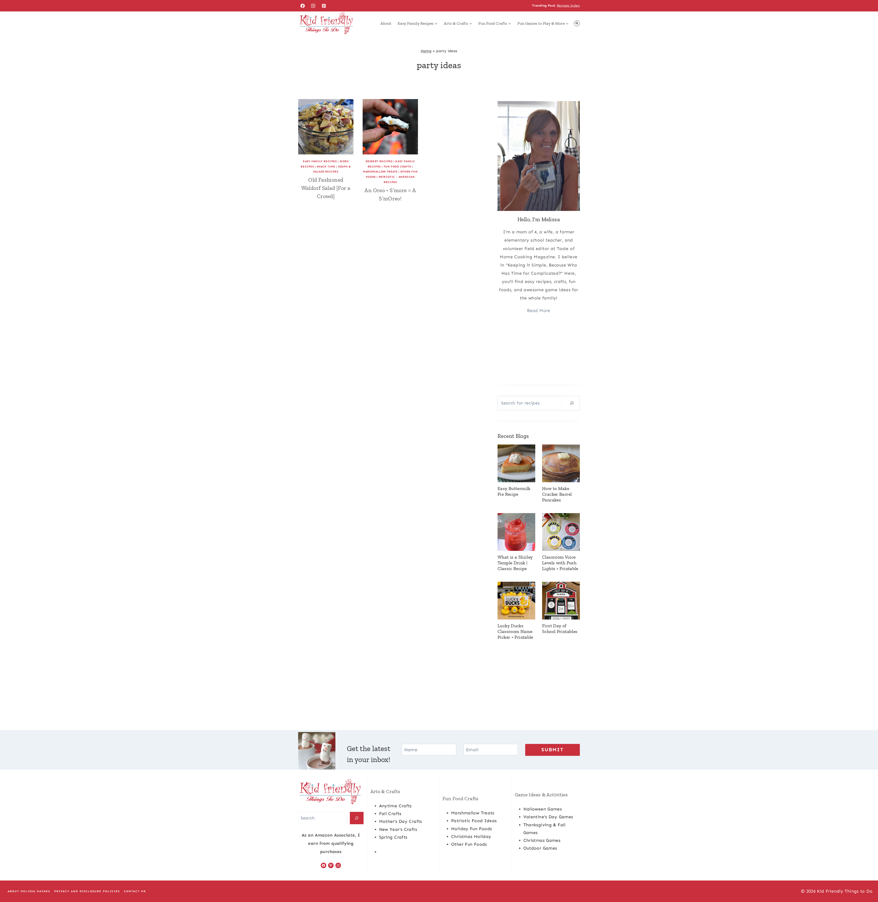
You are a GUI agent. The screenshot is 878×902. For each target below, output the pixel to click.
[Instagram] (313, 5)
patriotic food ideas (474, 820)
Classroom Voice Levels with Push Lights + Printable (560, 562)
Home (426, 51)
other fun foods (469, 844)
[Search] (572, 403)
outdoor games (540, 848)
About (385, 23)
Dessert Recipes (379, 161)
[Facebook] (302, 5)
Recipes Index (568, 6)
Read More (538, 310)
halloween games (542, 809)
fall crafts (390, 813)
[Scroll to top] (866, 884)
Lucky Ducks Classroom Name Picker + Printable (515, 631)
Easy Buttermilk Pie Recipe (514, 491)
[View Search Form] (577, 23)
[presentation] (325, 126)
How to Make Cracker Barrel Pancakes (557, 494)
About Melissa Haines (29, 891)
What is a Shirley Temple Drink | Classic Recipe (515, 562)
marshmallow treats (472, 813)
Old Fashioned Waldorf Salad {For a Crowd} (326, 187)
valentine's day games (548, 816)
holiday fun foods (471, 828)
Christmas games (542, 840)
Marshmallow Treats (380, 171)
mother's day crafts (400, 821)
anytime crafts (395, 805)
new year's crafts (398, 829)
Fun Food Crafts (397, 166)
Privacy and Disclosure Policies (87, 891)
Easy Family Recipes (320, 161)
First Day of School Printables (559, 628)
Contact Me (135, 891)
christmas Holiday (471, 836)
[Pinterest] (324, 5)
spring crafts (393, 837)
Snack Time (326, 166)
